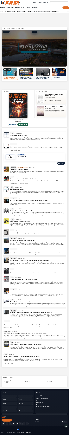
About (34, 2)
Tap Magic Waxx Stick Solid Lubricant (19, 169)
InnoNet (30, 432)
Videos (22, 7)
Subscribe (66, 7)
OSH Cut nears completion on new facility (13, 323)
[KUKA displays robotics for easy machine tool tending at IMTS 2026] (6, 291)
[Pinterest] (17, 423)
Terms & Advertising (11, 429)
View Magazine (12, 124)
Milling (18, 11)
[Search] (67, 2)
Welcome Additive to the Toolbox (17, 271)
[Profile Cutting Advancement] (6, 189)
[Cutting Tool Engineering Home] (10, 2)
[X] (7, 423)
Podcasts (37, 419)
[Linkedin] (20, 423)
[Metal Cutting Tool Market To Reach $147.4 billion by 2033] (6, 251)
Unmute (34, 31)
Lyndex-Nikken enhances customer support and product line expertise (26, 146)
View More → (61, 163)
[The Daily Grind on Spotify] (63, 422)
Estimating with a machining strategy (18, 135)
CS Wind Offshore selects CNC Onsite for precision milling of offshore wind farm (29, 200)
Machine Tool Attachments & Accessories (42, 11)
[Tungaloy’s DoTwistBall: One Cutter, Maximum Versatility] (6, 279)
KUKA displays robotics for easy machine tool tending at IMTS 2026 (26, 291)
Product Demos (55, 11)
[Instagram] (10, 423)
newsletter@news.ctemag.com (43, 406)
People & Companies (11, 11)
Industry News (10, 7)
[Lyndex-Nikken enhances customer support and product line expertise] (6, 146)
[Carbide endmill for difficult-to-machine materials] (6, 210)
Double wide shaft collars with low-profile (20, 221)
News (4, 396)
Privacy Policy (22, 410)
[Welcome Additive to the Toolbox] (6, 271)
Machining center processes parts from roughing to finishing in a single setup (22, 356)
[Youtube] (13, 423)
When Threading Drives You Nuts (18, 232)
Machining (24, 11)
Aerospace (30, 11)
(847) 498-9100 (39, 402)
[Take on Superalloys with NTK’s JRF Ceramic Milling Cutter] (6, 178)
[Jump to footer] (66, 426)
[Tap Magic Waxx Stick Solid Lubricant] (6, 169)
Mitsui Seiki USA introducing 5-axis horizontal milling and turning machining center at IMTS (31, 312)
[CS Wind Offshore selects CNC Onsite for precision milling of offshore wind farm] (6, 200)
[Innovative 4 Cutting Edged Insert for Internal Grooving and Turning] (6, 344)
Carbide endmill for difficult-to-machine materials (21, 210)
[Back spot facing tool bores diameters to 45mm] (6, 301)
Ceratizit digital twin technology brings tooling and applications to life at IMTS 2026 (29, 260)
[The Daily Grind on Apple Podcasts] (65, 422)
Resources (35, 7)
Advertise (39, 2)
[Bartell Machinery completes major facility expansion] (6, 240)
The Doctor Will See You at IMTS (54, 107)
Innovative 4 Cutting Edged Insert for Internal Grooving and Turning (26, 344)
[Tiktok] (23, 423)
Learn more (6, 31)
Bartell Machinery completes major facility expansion (22, 240)
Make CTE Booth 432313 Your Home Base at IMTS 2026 (54, 95)
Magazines (28, 7)
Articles (2, 7)
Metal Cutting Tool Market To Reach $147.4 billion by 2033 (23, 250)
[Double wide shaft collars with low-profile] (6, 221)
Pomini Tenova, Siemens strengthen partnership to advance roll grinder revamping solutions (25, 333)
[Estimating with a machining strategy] (6, 135)
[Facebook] (3, 423)
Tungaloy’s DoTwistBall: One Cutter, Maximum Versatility (23, 279)
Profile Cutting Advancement (17, 189)
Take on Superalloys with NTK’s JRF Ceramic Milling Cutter (24, 178)
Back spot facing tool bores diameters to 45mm (21, 301)
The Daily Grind (38, 421)
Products (17, 7)
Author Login (3, 429)
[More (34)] (68, 11)
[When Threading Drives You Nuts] (6, 232)
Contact (45, 2)
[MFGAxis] (27, 423)
